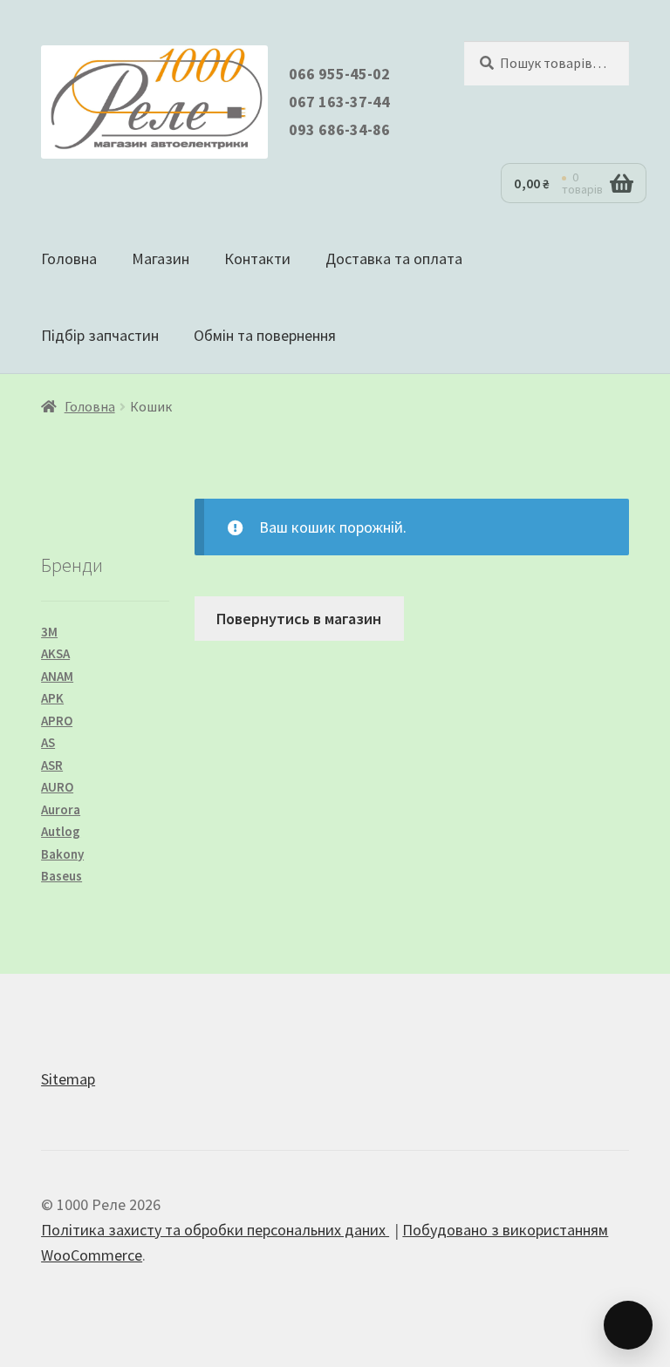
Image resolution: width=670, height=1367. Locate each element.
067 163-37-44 (339, 102)
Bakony (62, 854)
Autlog (60, 831)
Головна (69, 258)
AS (48, 742)
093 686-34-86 (339, 129)
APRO (56, 720)
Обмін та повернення (265, 335)
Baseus (61, 875)
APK (52, 698)
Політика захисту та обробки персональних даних (215, 1230)
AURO (57, 787)
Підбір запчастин (100, 335)
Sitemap (68, 1079)
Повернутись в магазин (298, 619)
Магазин (160, 258)
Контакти (257, 258)
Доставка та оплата (393, 258)
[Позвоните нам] (628, 1325)
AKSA (55, 653)
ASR (52, 765)
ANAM (57, 676)
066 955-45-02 (339, 74)
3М (49, 631)
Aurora (60, 809)
